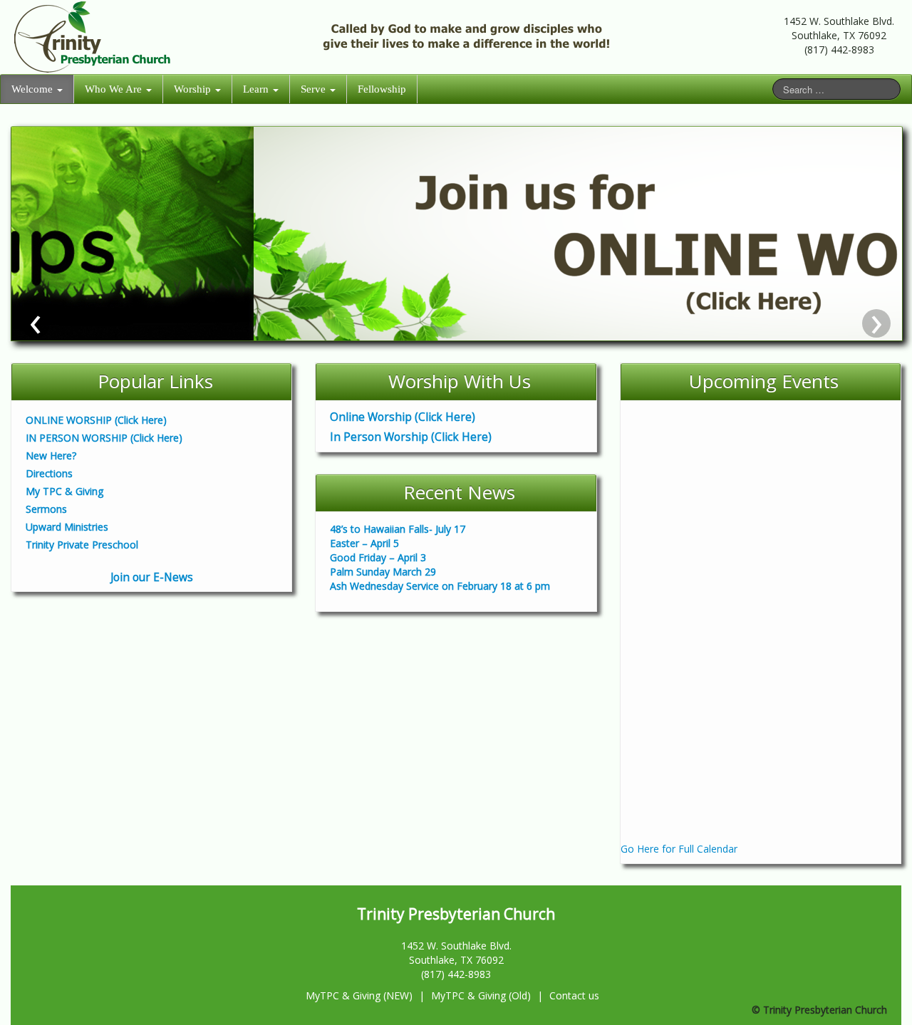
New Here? (51, 455)
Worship (194, 89)
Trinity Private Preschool (82, 544)
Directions (49, 473)
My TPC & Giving (64, 491)
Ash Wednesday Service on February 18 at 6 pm (440, 586)
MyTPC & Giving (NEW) (359, 995)
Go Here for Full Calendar (679, 848)
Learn (257, 89)
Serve (314, 89)
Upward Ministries (67, 527)
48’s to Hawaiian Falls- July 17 (397, 529)
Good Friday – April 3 (378, 557)
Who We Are (115, 89)
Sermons (46, 509)
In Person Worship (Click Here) (404, 437)
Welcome (33, 89)
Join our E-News (151, 577)
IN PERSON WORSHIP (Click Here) (104, 437)
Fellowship (382, 89)
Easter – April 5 (364, 543)
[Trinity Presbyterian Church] (94, 36)
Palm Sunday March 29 (383, 571)
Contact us (574, 995)
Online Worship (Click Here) (395, 417)
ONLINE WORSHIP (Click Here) (96, 420)
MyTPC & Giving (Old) (481, 995)
